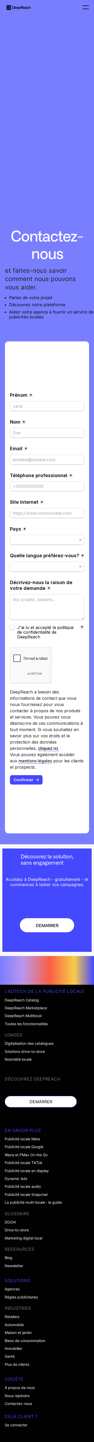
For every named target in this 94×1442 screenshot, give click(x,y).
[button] (83, 7)
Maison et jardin (18, 1332)
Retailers (12, 1317)
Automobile (14, 1325)
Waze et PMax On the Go (26, 1155)
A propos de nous (20, 1388)
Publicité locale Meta (22, 1139)
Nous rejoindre (17, 1396)
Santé (10, 1356)
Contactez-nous (18, 1403)
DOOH (10, 1222)
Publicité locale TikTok (24, 1163)
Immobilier (13, 1348)
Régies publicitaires (21, 1297)
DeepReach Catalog (22, 1000)
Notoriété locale (18, 1059)
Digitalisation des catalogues (29, 1043)
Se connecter (16, 1425)
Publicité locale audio (23, 1186)
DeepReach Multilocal (23, 1016)
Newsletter (14, 1266)
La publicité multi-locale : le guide (33, 1202)
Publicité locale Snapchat (26, 1194)
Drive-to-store (17, 1230)
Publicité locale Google (24, 1147)
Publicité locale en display (27, 1171)
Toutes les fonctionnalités (26, 1024)
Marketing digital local (23, 1238)
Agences (12, 1289)
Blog (8, 1258)
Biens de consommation (25, 1341)
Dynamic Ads (16, 1178)
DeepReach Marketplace (26, 1008)
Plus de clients (17, 1364)
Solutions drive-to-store (25, 1051)
